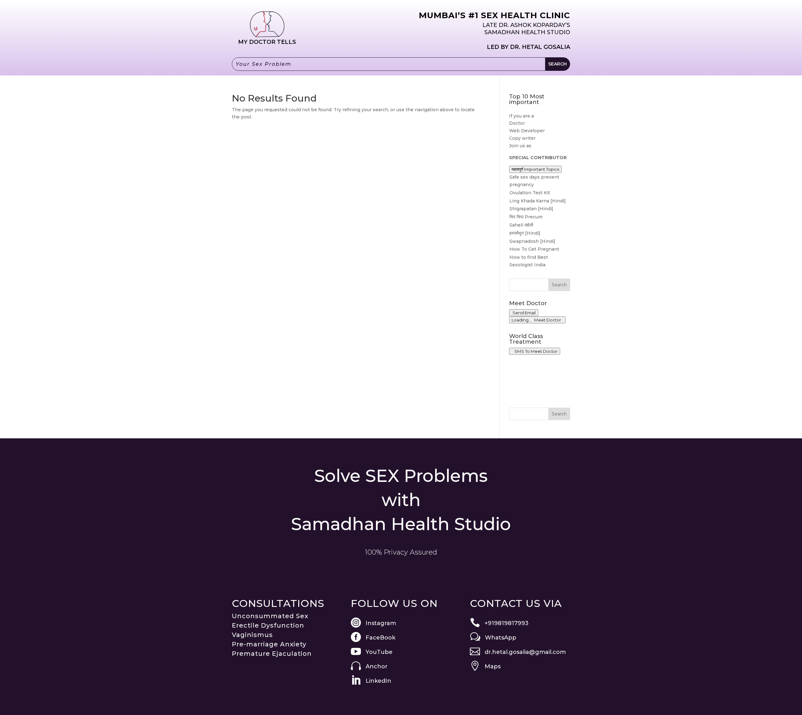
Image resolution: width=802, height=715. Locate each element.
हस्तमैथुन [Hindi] (524, 233)
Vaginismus (252, 635)
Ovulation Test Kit (529, 193)
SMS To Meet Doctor (535, 351)
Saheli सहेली (521, 225)
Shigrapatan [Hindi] (531, 208)
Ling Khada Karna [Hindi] (537, 201)
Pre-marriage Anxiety (269, 644)
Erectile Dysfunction (268, 625)
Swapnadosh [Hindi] (532, 241)
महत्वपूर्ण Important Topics (535, 169)
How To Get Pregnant (534, 249)
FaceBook (380, 637)
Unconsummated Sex (270, 616)
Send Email (524, 312)
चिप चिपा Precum (526, 217)
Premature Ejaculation (272, 653)
